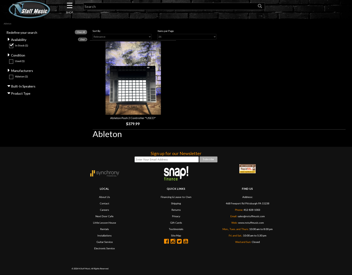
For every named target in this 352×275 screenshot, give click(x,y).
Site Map (176, 235)
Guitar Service (104, 241)
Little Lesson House (104, 222)
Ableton (21, 76)
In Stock (21, 45)
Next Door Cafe (104, 216)
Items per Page (165, 31)
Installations (104, 235)
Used (20, 61)
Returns (176, 209)
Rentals (104, 229)
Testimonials (176, 229)
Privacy (176, 216)
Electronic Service (104, 248)
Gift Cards (176, 222)
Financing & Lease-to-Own (176, 196)
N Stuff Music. (84, 268)
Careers (104, 209)
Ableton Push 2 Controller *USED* (133, 118)
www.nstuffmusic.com (251, 222)
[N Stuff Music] (29, 9)
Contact (104, 203)
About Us (104, 196)
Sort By (96, 31)
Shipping (176, 203)
